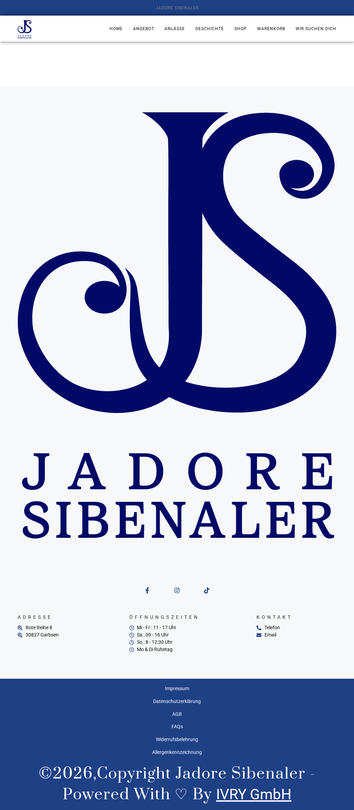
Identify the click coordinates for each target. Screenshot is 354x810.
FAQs (177, 726)
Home (116, 28)
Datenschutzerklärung (177, 701)
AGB (177, 714)
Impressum (177, 688)
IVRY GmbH (253, 794)
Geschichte (209, 28)
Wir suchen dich (316, 28)
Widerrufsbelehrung (177, 739)
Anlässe (175, 28)
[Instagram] (177, 590)
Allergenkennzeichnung (177, 752)
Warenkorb (271, 28)
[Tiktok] (207, 590)
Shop (240, 28)
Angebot (143, 28)
